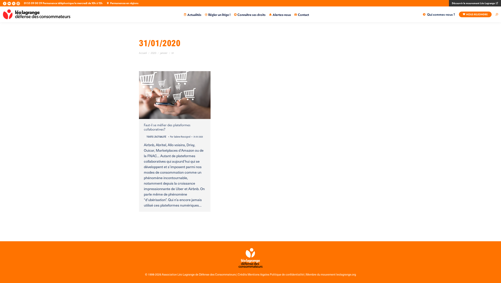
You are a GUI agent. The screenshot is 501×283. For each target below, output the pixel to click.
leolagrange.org (346, 274)
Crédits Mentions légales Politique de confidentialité (271, 274)
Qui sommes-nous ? (441, 14)
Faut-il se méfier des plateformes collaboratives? (167, 127)
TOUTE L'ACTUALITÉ (156, 136)
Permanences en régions (124, 3)
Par (180, 136)
